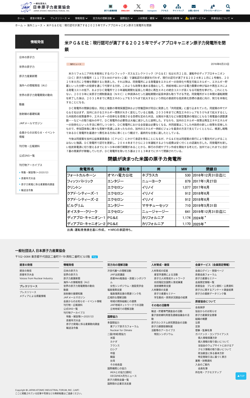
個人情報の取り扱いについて (213, 341)
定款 (197, 326)
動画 (21, 104)
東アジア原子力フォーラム (124, 326)
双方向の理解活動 (102, 18)
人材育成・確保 (146, 18)
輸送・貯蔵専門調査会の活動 (166, 311)
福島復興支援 (114, 289)
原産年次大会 (28, 178)
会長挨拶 (200, 307)
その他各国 (116, 364)
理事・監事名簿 (203, 330)
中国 (112, 353)
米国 (112, 337)
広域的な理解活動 (116, 297)
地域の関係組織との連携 (123, 301)
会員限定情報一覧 (204, 282)
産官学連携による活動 (166, 274)
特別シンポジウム (163, 334)
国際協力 (125, 18)
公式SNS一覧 (27, 155)
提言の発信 (36, 18)
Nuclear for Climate (121, 330)
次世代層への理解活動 (119, 270)
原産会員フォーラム (206, 274)
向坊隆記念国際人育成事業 (168, 282)
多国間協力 (113, 322)
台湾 (112, 360)
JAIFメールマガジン (30, 123)
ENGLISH (125, 6)
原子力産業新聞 (110, 6)
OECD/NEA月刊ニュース (123, 375)
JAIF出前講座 (117, 274)
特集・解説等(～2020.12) (34, 172)
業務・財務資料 (203, 360)
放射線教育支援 (162, 285)
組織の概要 (201, 318)
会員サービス (196, 18)
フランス (115, 345)
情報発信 (80, 18)
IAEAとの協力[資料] (121, 372)
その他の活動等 (171, 18)
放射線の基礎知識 (29, 113)
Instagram (152, 6)
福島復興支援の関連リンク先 (125, 293)
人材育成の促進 (159, 270)
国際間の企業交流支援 (119, 383)
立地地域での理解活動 (122, 308)
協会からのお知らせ (206, 311)
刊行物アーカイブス (30, 164)
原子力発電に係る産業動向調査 (38, 184)
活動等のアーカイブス (163, 330)
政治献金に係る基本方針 (211, 353)
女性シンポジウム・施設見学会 (126, 285)
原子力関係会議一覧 (118, 379)
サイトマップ (178, 6)
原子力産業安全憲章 (206, 314)
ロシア (113, 349)
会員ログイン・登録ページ (209, 270)
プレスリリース (58, 18)
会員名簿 (203, 368)
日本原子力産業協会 (47, 7)
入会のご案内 (202, 364)
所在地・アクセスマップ (208, 372)
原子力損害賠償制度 (162, 326)
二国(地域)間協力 (116, 334)
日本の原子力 (27, 57)
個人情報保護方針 (207, 337)
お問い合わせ (193, 6)
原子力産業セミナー (165, 293)
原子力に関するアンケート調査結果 (214, 289)
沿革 (197, 322)
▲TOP (241, 376)
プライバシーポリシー (212, 6)
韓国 (112, 356)
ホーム (21, 18)
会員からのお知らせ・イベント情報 (37, 134)
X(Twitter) (138, 6)
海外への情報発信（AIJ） (34, 85)
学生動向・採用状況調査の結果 (172, 297)
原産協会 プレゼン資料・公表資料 (214, 285)
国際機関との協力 (116, 368)
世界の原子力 (27, 66)
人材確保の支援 (159, 289)
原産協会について (220, 18)
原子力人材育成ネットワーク (169, 278)
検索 (228, 6)
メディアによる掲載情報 (33, 295)
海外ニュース (75, 64)
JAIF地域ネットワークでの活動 (127, 304)
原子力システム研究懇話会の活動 (169, 322)
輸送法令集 (27, 190)
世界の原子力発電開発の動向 (36, 94)
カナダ (113, 341)
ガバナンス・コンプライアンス (212, 334)
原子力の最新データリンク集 (210, 293)
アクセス (165, 6)
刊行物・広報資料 (29, 146)
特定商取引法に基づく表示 (212, 356)
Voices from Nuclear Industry (36, 278)
